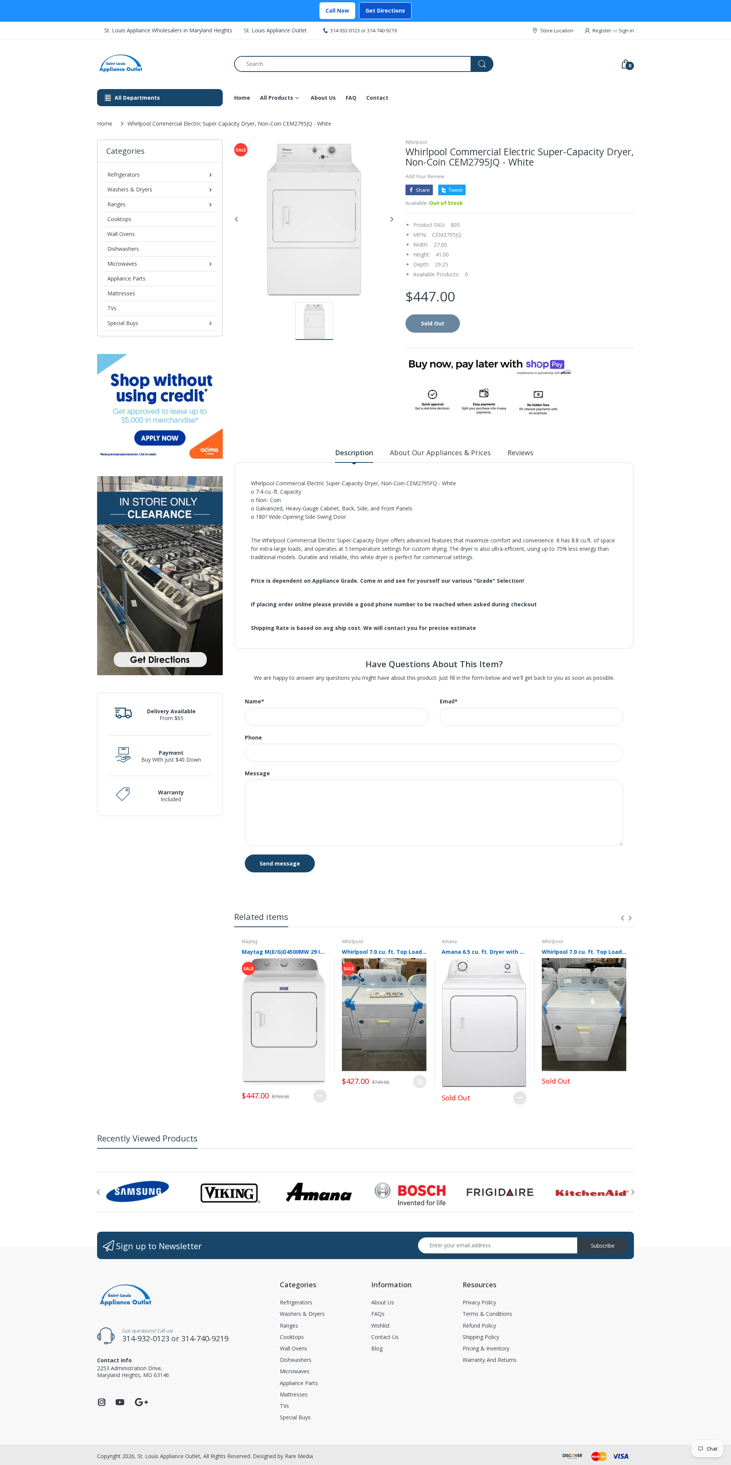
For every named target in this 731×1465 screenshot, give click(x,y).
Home (104, 123)
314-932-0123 (345, 30)
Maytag (249, 941)
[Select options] (320, 1096)
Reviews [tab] (520, 452)
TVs (112, 308)
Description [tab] (354, 452)
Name (254, 701)
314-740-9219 (382, 30)
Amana (449, 941)
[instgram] (101, 1404)
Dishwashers (123, 248)
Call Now (337, 10)
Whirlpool (416, 142)
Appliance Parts (126, 278)
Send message (280, 863)
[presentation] (622, 918)
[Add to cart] (419, 1081)
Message (257, 773)
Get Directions (385, 10)
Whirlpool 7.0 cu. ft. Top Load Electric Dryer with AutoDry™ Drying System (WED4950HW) (384, 951)
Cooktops (119, 219)
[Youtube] (119, 1404)
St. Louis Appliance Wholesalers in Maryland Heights (168, 30)
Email (449, 701)
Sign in (626, 30)
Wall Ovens (121, 234)
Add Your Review (424, 176)
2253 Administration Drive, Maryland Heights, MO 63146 (133, 1372)
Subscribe (602, 1245)
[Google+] (141, 1401)
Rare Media (299, 1456)
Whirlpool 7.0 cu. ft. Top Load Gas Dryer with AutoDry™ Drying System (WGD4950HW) (584, 951)
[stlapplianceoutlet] (160, 64)
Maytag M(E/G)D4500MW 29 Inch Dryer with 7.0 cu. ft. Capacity (284, 951)
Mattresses (121, 293)
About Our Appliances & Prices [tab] (440, 452)
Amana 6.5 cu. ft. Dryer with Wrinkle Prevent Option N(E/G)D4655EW (484, 951)
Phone (253, 737)
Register (601, 30)
